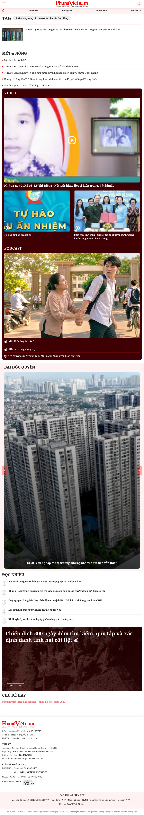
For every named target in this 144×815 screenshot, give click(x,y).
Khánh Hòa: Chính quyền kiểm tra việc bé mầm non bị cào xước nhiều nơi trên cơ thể (56, 590)
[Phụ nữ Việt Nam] (18, 724)
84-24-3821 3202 (44, 751)
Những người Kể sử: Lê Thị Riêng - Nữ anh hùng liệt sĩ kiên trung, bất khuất (59, 185)
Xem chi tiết (15, 685)
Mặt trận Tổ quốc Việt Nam (24, 800)
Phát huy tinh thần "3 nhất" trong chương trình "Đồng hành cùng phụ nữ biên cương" (104, 236)
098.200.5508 (30, 768)
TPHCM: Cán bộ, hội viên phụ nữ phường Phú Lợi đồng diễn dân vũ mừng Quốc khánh (51, 72)
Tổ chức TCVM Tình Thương (72, 804)
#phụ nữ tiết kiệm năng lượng (19, 701)
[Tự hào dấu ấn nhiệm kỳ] (37, 211)
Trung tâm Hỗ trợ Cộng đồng (101, 800)
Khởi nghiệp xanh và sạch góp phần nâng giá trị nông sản (40, 619)
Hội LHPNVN (44, 800)
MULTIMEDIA (101, 11)
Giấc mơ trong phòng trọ (21, 349)
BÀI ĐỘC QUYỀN (19, 367)
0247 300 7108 (35, 777)
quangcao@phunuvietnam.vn (33, 772)
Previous (4, 470)
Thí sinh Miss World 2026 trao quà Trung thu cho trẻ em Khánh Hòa (41, 66)
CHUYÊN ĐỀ (136, 11)
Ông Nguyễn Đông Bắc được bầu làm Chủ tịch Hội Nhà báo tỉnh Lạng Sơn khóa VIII (55, 600)
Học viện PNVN (124, 800)
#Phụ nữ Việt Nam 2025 (52, 701)
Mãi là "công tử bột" (15, 60)
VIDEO (10, 93)
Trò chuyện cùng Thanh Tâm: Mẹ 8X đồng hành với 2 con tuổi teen (44, 355)
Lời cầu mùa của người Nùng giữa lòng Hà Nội (34, 609)
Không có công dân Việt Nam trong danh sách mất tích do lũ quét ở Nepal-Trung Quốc (50, 79)
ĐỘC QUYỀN (67, 11)
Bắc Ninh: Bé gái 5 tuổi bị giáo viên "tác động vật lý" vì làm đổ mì (45, 581)
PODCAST (13, 248)
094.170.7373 (25, 755)
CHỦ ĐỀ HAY (14, 695)
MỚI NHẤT (34, 11)
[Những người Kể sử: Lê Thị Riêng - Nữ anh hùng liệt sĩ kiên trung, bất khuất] (72, 140)
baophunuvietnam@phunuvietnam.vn (25, 758)
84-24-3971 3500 (21, 751)
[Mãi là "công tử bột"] (72, 295)
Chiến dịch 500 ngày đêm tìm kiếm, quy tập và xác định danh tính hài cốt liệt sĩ (69, 636)
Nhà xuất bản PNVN (77, 800)
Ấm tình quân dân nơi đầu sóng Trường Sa (27, 85)
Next (139, 470)
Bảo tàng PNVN (59, 800)
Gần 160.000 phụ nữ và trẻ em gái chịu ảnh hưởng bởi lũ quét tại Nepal (72, 563)
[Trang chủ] (3, 10)
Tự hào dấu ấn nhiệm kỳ (17, 234)
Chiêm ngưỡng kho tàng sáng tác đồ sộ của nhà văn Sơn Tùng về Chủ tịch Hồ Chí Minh (73, 29)
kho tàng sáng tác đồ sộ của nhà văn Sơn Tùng (43, 18)
